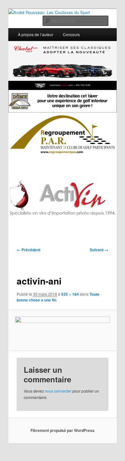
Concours (71, 34)
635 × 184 (70, 294)
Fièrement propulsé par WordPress (62, 430)
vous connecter (58, 391)
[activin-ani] (62, 330)
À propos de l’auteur (35, 34)
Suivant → (99, 250)
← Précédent (28, 250)
